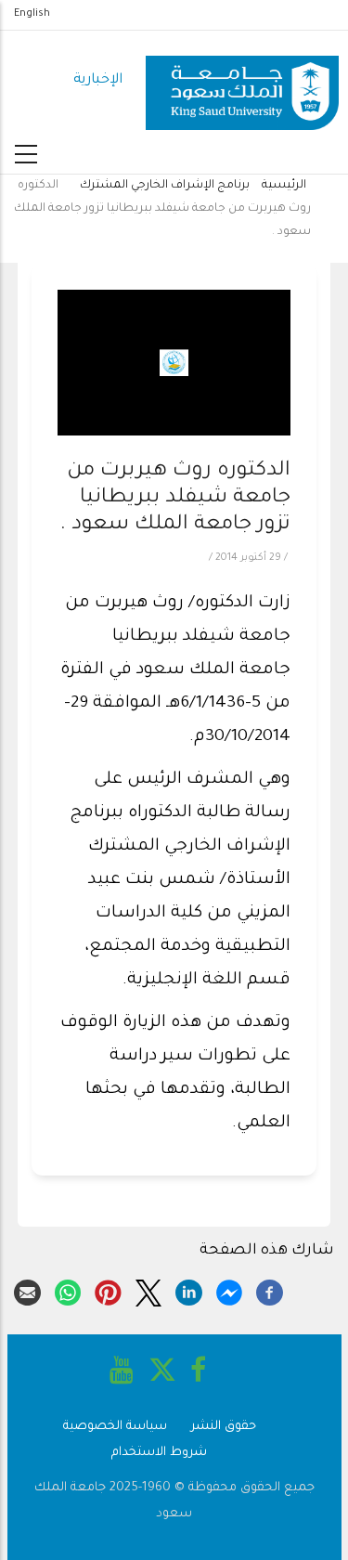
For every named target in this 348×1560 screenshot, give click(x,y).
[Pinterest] (108, 1290)
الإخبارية (97, 80)
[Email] (27, 1290)
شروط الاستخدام (159, 1453)
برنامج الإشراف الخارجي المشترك (163, 185)
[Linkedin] (188, 1290)
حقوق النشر (223, 1427)
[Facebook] (269, 1290)
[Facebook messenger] (229, 1290)
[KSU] (242, 81)
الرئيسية (284, 185)
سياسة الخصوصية (115, 1427)
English (32, 14)
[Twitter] (148, 1290)
